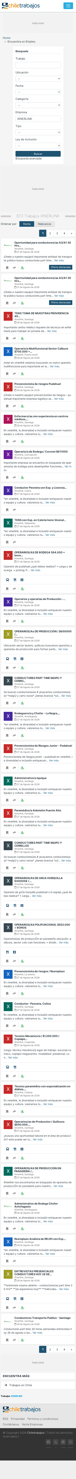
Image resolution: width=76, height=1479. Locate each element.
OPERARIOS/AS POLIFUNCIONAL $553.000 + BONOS (42, 926)
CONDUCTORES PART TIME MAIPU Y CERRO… (38, 679)
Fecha (19, 85)
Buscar (38, 153)
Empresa (21, 112)
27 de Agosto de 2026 (27, 494)
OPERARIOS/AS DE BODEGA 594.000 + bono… (39, 554)
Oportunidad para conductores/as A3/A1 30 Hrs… (42, 244)
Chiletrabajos (35, 1432)
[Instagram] (70, 1442)
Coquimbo (30, 1042)
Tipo (18, 126)
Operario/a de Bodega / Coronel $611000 (41, 451)
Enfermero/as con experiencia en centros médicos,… (41, 418)
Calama (28, 1092)
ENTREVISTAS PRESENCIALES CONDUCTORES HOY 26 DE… (33, 1273)
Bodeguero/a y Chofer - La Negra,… (37, 713)
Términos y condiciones (42, 1419)
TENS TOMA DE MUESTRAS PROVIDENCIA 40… (41, 315)
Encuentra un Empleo (21, 41)
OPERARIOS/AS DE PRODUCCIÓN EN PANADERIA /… (37, 1170)
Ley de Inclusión (26, 139)
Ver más (59, 260)
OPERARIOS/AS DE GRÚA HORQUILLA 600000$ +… (38, 879)
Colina (28, 490)
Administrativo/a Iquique (30, 778)
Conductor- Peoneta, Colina (32, 1003)
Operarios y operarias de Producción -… (39, 599)
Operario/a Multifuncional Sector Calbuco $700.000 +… (41, 350)
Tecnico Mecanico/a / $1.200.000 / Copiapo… (36, 1037)
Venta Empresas (32, 1424)
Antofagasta (31, 716)
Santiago (29, 248)
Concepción (31, 454)
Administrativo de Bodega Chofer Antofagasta (36, 1205)
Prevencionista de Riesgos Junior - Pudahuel (43, 745)
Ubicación (21, 72)
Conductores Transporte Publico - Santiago (42, 1317)
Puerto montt (31, 354)
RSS (5, 1419)
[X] (55, 1442)
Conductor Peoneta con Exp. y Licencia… (40, 487)
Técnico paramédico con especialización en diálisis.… (42, 1088)
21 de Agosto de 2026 (27, 251)
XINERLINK (50, 216)
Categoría (21, 99)
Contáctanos (11, 1424)
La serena (30, 974)
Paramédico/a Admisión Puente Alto (37, 810)
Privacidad (18, 1419)
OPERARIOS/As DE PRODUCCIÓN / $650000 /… (43, 633)
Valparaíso (30, 523)
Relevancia (44, 223)
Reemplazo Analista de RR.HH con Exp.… (40, 1238)
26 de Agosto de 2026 (27, 1212)
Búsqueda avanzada (28, 158)
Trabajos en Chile (20, 1385)
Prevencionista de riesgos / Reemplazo (39, 971)
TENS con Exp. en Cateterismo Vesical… (40, 520)
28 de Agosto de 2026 (27, 322)
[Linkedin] (63, 1442)
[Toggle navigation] (68, 5)
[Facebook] (48, 1442)
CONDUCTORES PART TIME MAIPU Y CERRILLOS (38, 844)
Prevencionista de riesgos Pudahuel (37, 383)
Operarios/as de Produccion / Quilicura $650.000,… (39, 1123)
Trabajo (20, 58)
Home (7, 38)
